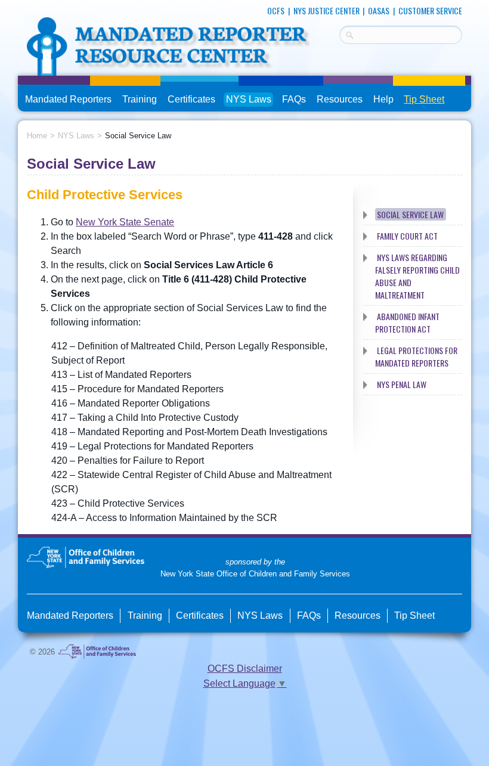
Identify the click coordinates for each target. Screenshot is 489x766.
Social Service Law (410, 214)
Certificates (191, 99)
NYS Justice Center (326, 10)
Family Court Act (407, 236)
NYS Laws (248, 99)
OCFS (275, 10)
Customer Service (430, 10)
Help (383, 99)
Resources (340, 99)
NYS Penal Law (401, 384)
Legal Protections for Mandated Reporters (416, 356)
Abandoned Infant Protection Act (407, 322)
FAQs (295, 100)
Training (139, 99)
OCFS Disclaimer (245, 668)
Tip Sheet (424, 99)
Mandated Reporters (68, 99)
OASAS (378, 10)
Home (37, 135)
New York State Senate (125, 222)
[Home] (168, 68)
